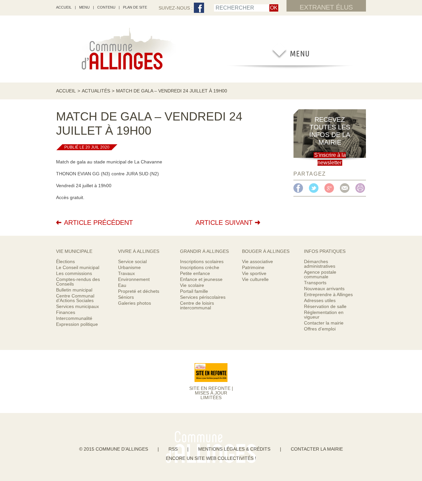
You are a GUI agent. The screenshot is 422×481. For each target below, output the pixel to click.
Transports (315, 282)
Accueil (66, 90)
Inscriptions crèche (199, 267)
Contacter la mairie (324, 323)
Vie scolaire (192, 285)
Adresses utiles (320, 300)
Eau (122, 285)
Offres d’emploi (320, 328)
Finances (65, 312)
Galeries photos (134, 303)
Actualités (96, 90)
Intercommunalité (74, 318)
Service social (132, 261)
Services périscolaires (203, 297)
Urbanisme (129, 267)
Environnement (134, 279)
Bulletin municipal (74, 290)
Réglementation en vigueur (324, 314)
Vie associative (257, 261)
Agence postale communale (320, 274)
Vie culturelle (255, 279)
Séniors (126, 297)
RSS (173, 449)
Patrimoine (253, 267)
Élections (65, 261)
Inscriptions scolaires (202, 261)
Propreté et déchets (138, 291)
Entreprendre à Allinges (328, 294)
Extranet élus (326, 7)
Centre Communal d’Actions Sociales (75, 298)
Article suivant (224, 222)
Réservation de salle (325, 306)
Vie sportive (254, 273)
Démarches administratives (319, 263)
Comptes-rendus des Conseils (78, 281)
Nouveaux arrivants (324, 288)
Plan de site (135, 7)
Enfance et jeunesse (201, 279)
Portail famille (194, 291)
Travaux (126, 273)
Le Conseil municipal (77, 267)
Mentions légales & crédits (234, 449)
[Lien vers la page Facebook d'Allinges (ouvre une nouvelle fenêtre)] (199, 8)
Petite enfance (195, 273)
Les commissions (74, 273)
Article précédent (98, 222)
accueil (64, 7)
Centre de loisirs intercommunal (197, 305)
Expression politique (77, 324)
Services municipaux (77, 306)
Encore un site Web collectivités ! (211, 458)
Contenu (106, 7)
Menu (84, 7)
